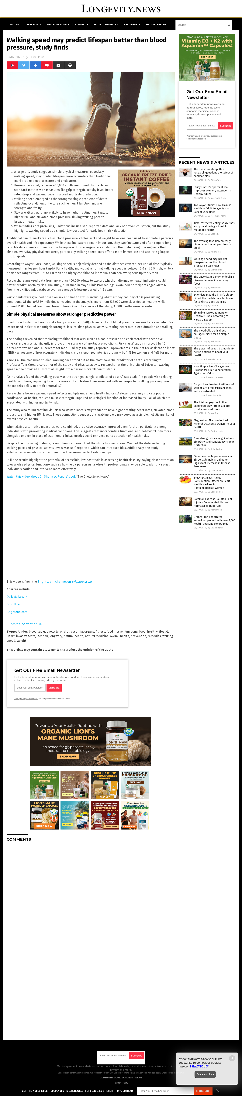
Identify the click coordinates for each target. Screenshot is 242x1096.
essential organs (82, 631)
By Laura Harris (215, 270)
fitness (100, 631)
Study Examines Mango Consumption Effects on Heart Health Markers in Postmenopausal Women (212, 483)
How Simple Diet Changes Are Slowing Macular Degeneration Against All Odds (212, 370)
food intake (115, 631)
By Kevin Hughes (215, 528)
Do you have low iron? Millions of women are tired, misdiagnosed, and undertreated (214, 388)
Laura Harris (36, 57)
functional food (135, 631)
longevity (81, 24)
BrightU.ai (13, 604)
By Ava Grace (214, 413)
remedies (154, 636)
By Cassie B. (213, 234)
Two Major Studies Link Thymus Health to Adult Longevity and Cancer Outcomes (212, 209)
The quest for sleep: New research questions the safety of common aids (213, 173)
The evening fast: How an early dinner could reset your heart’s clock (213, 244)
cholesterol (54, 631)
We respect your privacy (101, 1073)
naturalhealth (156, 24)
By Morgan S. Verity (217, 198)
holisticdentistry (106, 24)
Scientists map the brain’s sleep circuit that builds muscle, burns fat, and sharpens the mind (213, 298)
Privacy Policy (121, 1083)
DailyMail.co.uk (17, 597)
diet (66, 631)
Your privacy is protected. (26, 698)
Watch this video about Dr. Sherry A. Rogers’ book (41, 476)
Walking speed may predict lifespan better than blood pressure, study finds (210, 262)
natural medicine (97, 636)
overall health (119, 636)
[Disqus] (91, 892)
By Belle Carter (215, 359)
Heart (11, 636)
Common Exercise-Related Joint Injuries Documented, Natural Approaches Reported (213, 502)
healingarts (132, 24)
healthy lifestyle (158, 631)
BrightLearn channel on (65, 581)
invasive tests (25, 636)
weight (21, 640)
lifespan (42, 636)
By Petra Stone (215, 510)
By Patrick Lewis (215, 431)
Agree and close (205, 1074)
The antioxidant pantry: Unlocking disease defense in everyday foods (214, 280)
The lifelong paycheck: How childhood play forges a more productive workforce (212, 406)
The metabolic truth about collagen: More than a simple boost (211, 334)
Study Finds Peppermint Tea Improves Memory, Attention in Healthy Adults (212, 191)
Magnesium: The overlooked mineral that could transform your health (214, 424)
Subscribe (203, 1091)
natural (15, 24)
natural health (73, 636)
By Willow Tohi (214, 180)
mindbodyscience (58, 24)
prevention (34, 24)
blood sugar (37, 631)
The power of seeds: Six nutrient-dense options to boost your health (214, 352)
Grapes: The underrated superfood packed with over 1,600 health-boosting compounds (214, 520)
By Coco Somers (215, 323)
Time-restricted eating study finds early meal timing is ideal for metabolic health (214, 227)
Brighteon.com (17, 612)
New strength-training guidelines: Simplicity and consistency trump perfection (214, 442)
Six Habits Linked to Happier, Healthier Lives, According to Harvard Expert (211, 316)
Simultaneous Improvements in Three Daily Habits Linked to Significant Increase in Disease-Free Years (213, 461)
